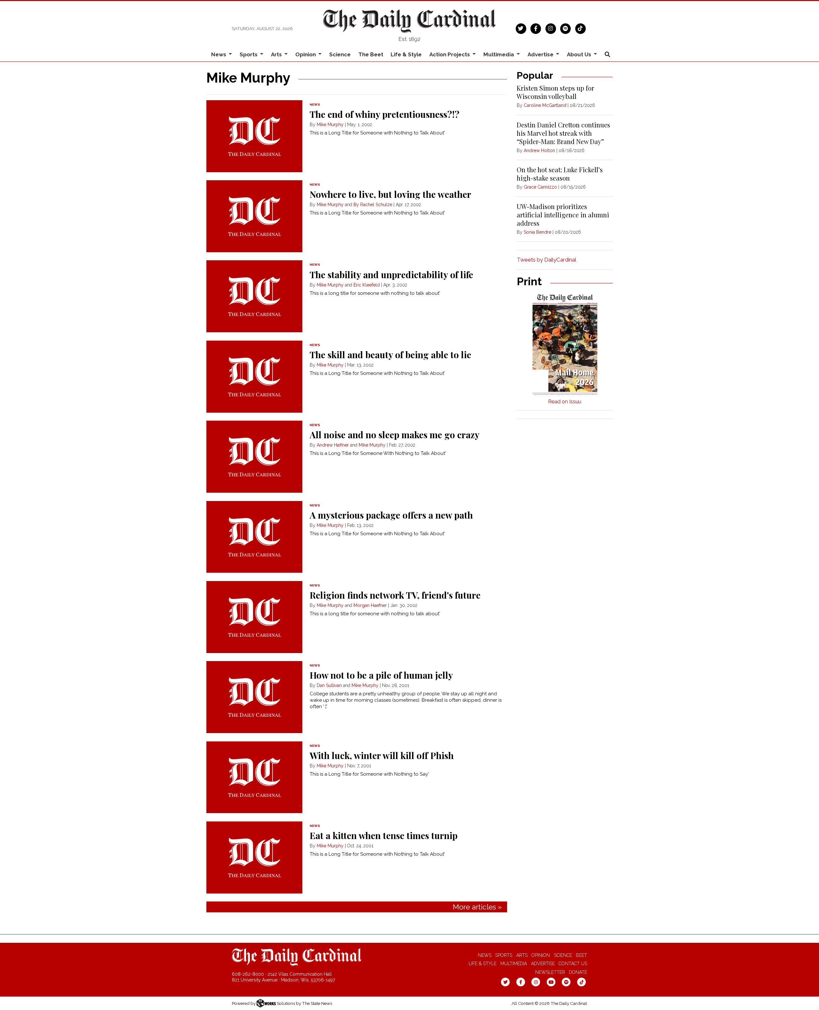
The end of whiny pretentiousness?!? (384, 114)
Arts (522, 955)
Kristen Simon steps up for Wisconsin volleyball (555, 92)
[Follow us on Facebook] (536, 28)
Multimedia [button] (499, 54)
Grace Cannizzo (540, 187)
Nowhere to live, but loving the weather (390, 194)
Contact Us (573, 963)
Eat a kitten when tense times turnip (383, 835)
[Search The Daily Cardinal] (607, 54)
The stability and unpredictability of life (391, 274)
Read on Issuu (564, 402)
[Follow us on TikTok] (580, 28)
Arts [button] (277, 54)
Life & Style (406, 54)
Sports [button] (249, 54)
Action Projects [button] (450, 54)
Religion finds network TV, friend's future (395, 595)
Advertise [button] (541, 54)
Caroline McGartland (545, 105)
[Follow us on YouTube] (551, 981)
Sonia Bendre (537, 232)
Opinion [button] (306, 54)
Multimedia (513, 963)
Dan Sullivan (329, 685)
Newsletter (550, 972)
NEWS (315, 104)
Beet (581, 955)
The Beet (370, 54)
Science (340, 54)
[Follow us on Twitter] (521, 28)
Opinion (540, 955)
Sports (503, 955)
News (484, 955)
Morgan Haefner (370, 605)
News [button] (219, 54)
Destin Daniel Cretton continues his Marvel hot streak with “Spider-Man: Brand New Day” (563, 133)
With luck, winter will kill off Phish (382, 755)
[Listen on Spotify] (565, 28)
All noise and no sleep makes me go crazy (395, 434)
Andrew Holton (539, 150)
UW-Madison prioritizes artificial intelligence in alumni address (563, 214)
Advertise (543, 963)
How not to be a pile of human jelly (381, 675)
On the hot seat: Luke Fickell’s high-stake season (560, 173)
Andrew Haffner (333, 445)
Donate (578, 972)
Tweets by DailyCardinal (546, 259)
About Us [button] (579, 54)
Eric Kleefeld (367, 284)
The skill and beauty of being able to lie (390, 354)
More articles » (477, 907)
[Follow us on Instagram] (551, 28)
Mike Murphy (330, 124)
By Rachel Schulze (373, 204)
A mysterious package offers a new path (391, 515)
